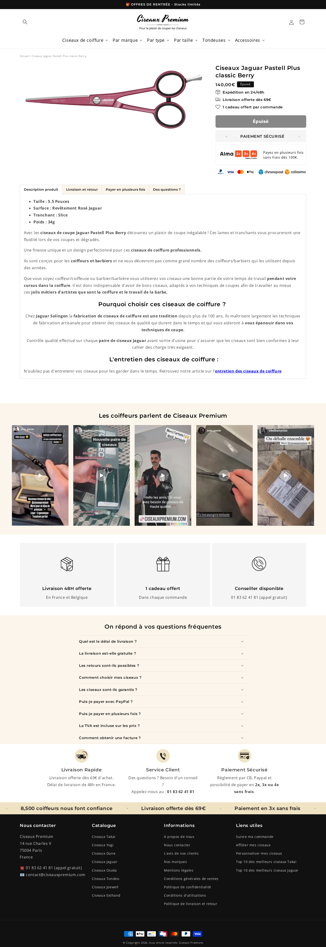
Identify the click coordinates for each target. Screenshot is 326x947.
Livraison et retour (82, 189)
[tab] (41, 189)
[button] (25, 22)
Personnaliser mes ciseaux (259, 853)
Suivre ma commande (254, 836)
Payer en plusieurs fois (125, 189)
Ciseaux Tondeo (105, 878)
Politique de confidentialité (187, 887)
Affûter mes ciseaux (253, 845)
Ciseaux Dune (104, 853)
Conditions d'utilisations (185, 895)
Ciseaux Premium (191, 942)
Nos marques (175, 861)
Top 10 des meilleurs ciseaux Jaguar (267, 870)
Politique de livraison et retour (190, 903)
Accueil (24, 56)
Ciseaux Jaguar (104, 861)
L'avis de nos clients (181, 853)
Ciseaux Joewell (105, 887)
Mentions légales (179, 870)
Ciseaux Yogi (103, 845)
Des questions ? (167, 189)
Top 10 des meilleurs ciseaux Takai (266, 861)
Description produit (41, 189)
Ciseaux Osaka (104, 870)
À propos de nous (179, 836)
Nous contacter (177, 845)
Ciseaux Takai (104, 836)
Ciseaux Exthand (106, 895)
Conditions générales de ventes (191, 878)
